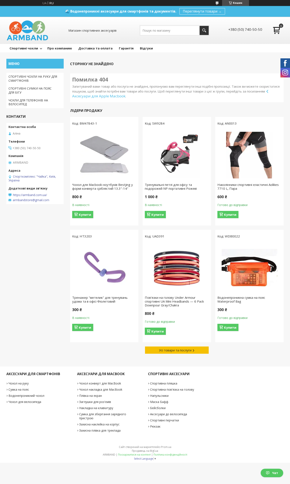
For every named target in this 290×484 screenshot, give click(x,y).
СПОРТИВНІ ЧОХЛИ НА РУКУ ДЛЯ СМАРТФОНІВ (32, 78)
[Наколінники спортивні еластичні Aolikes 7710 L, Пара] (249, 155)
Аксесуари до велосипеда (168, 414)
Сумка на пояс (18, 389)
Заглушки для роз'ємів (95, 402)
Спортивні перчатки (164, 420)
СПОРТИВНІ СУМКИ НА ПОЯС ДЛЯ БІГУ (30, 90)
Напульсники (159, 396)
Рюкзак (155, 426)
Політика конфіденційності (170, 454)
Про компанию (59, 48)
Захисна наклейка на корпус (99, 424)
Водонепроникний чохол (26, 396)
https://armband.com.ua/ (30, 195)
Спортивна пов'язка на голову (172, 389)
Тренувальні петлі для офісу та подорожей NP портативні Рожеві (171, 186)
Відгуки (146, 48)
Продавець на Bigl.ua (145, 451)
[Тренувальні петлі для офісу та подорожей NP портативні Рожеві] (177, 155)
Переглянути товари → (202, 11)
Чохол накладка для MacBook (100, 389)
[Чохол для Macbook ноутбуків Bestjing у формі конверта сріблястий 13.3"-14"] (104, 155)
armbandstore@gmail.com (31, 200)
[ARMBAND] (27, 30)
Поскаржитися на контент (134, 454)
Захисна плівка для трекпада (100, 430)
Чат (275, 473)
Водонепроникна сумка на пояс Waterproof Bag (241, 299)
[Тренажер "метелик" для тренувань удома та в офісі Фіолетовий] (104, 268)
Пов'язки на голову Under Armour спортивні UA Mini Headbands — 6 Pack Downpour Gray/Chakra (174, 301)
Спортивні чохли (24, 48)
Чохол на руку (18, 383)
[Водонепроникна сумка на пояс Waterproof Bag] (249, 268)
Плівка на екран (90, 396)
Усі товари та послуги (175, 350)
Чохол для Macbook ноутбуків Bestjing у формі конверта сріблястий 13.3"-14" (102, 186)
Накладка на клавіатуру (96, 408)
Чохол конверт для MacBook (100, 383)
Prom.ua (166, 447)
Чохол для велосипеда (24, 402)
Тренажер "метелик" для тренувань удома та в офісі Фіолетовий (100, 299)
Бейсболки (158, 408)
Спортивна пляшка (163, 383)
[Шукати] (204, 30)
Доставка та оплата (95, 48)
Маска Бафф (159, 402)
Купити (85, 214)
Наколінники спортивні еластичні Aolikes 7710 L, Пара (248, 186)
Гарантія (126, 48)
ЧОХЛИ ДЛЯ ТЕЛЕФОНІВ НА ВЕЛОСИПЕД (28, 102)
